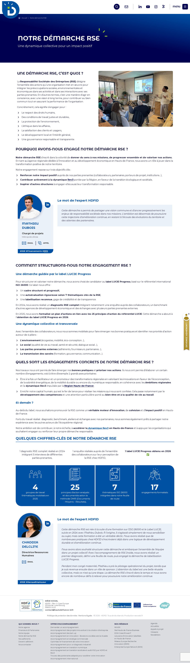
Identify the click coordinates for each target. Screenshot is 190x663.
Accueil (24, 18)
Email (30, 243)
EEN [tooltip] (46, 251)
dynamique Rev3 (97, 428)
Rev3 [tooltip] (70, 179)
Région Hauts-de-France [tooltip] (79, 386)
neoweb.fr (138, 616)
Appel (46, 243)
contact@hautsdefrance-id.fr (59, 610)
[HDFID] (11, 6)
